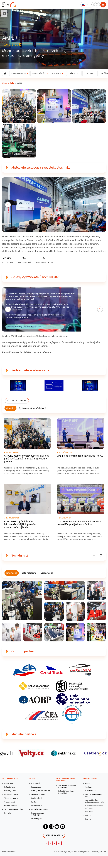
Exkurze (88, 815)
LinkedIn (62, 826)
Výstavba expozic (11, 798)
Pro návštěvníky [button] (39, 73)
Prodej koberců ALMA (39, 809)
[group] (10, 408)
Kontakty (8, 813)
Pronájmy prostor (11, 795)
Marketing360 (36, 819)
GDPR (87, 783)
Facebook (45, 826)
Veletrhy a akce (10, 791)
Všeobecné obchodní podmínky (93, 796)
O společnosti (9, 802)
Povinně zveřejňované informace (94, 807)
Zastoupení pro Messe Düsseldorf (67, 786)
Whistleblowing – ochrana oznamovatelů (94, 801)
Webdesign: (96, 852)
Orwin (103, 852)
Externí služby (37, 806)
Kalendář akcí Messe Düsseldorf (66, 792)
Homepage (8, 783)
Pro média (89, 812)
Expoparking (36, 787)
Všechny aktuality (16, 401)
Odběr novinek (53, 835)
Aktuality (74, 73)
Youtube (57, 826)
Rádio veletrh (36, 798)
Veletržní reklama (38, 795)
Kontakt (90, 73)
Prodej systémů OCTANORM (37, 814)
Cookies (88, 787)
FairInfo (34, 802)
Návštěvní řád (90, 791)
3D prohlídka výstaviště (13, 809)
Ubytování (35, 783)
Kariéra (88, 819)
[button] (87, 4)
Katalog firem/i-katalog (40, 791)
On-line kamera (10, 806)
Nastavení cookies (9, 852)
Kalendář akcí (9, 787)
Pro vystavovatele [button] (18, 73)
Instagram (51, 826)
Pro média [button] (56, 73)
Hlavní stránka (8, 83)
